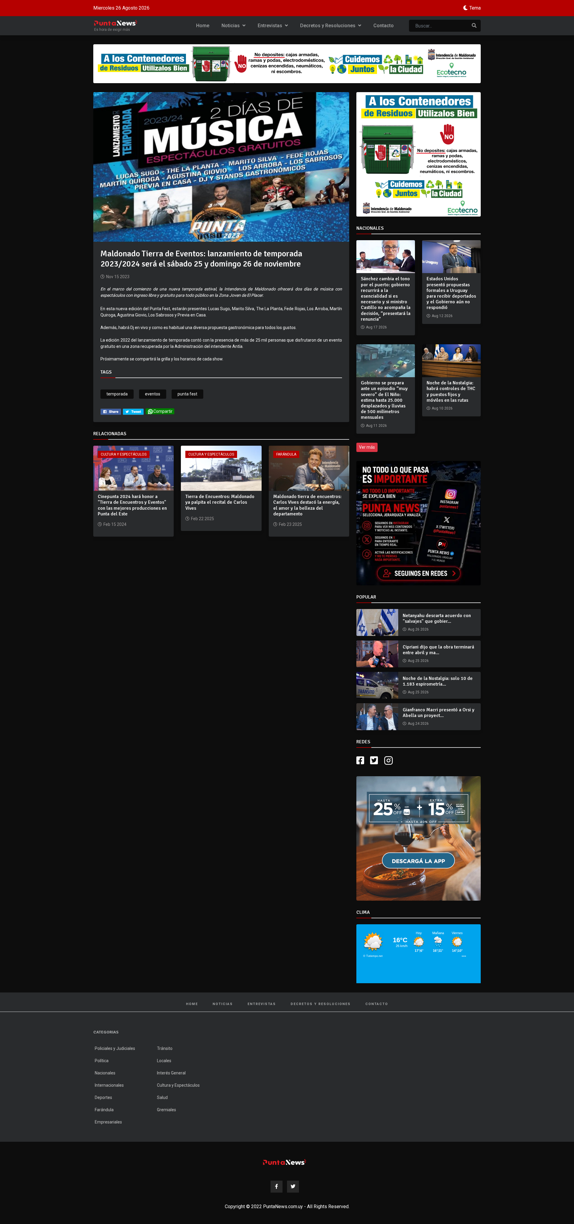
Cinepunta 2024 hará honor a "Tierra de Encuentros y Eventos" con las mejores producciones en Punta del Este (132, 505)
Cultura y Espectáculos (123, 454)
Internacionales (109, 1085)
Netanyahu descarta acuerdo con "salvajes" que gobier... (437, 618)
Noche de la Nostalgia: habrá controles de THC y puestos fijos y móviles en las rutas (451, 391)
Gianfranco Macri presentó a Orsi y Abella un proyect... (438, 712)
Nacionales (105, 1073)
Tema (475, 8)
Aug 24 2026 (418, 723)
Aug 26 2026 (418, 629)
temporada (117, 394)
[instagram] (389, 760)
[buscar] (474, 26)
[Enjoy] (418, 838)
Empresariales (108, 1122)
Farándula (286, 454)
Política (102, 1060)
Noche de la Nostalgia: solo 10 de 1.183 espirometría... (438, 681)
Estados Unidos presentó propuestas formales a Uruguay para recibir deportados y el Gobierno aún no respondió (451, 293)
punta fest (187, 394)
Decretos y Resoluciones (328, 25)
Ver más (367, 447)
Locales (164, 1060)
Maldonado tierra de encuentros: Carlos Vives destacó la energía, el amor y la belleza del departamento (307, 505)
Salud (162, 1097)
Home (202, 25)
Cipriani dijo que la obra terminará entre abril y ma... (438, 650)
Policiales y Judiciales (115, 1048)
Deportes (103, 1097)
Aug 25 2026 (418, 661)
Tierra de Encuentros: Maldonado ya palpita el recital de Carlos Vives (219, 502)
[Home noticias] (284, 1162)
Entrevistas (270, 25)
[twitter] (133, 411)
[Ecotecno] (287, 63)
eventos (152, 394)
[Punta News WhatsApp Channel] (418, 523)
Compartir (162, 411)
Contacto (383, 25)
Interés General (171, 1073)
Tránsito (164, 1048)
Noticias (231, 25)
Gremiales (166, 1109)
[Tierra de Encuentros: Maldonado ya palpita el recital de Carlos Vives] (221, 468)
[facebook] (110, 411)
